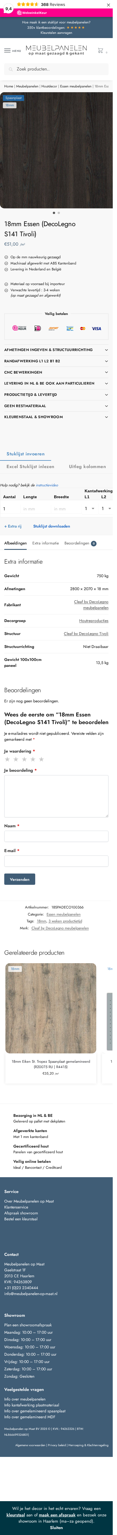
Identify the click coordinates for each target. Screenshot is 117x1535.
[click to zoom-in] (58, 150)
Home (8, 86)
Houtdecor (49, 86)
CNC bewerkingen (23, 372)
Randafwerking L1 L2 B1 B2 (32, 361)
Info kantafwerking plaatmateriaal (31, 1405)
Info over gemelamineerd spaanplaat (34, 1411)
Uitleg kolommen (87, 466)
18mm (41, 921)
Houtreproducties (93, 620)
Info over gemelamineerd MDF (29, 1417)
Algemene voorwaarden (30, 1445)
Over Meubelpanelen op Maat (29, 1201)
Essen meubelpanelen (75, 86)
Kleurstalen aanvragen (56, 32)
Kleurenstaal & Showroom (33, 417)
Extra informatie (45, 543)
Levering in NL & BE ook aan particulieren (49, 383)
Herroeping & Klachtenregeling (88, 1445)
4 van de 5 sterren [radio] (33, 759)
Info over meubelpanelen (24, 1399)
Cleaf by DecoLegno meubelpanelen (91, 604)
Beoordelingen (79, 543)
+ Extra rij (13, 526)
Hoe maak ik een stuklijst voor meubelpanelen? (56, 22)
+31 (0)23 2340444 (21, 1288)
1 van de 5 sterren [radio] (7, 759)
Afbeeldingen (15, 543)
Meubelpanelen (27, 86)
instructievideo (47, 485)
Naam (12, 826)
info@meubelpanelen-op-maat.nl (30, 1293)
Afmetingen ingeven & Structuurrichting (48, 349)
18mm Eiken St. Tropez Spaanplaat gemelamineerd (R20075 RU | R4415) (51, 1064)
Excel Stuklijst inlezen (31, 466)
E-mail (12, 851)
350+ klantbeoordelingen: (56, 27)
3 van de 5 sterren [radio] (24, 759)
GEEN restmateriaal (25, 406)
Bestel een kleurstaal (21, 1219)
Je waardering (19, 751)
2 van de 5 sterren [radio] (16, 759)
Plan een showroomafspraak (28, 1325)
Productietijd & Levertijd (30, 394)
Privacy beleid (57, 1445)
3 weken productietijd (65, 921)
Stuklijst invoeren (26, 454)
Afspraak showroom (21, 1213)
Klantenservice (16, 1207)
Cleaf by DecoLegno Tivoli (86, 633)
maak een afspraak (57, 1515)
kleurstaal (16, 1515)
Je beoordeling (20, 770)
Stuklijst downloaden (51, 526)
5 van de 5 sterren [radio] (41, 759)
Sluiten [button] (56, 1528)
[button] (101, 51)
